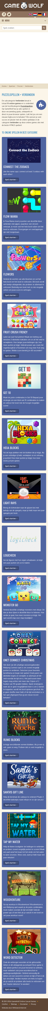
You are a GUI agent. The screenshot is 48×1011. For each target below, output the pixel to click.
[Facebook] (4, 14)
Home (4, 86)
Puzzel (20, 86)
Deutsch (39, 14)
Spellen (12, 86)
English (30, 14)
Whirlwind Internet (19, 1008)
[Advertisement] (24, 57)
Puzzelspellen (27, 106)
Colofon (5, 1004)
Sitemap (14, 1004)
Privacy (33, 1004)
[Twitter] (9, 14)
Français (44, 14)
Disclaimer (24, 1004)
